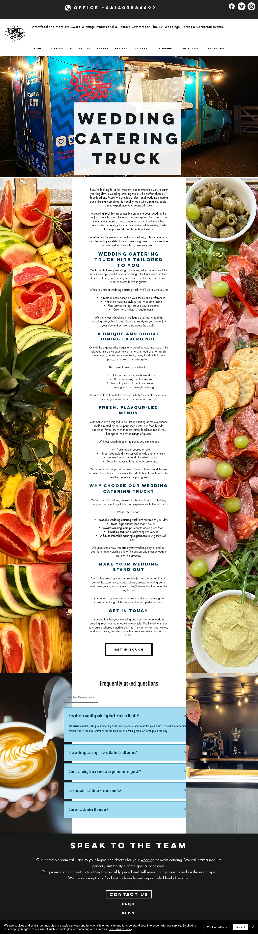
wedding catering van (106, 578)
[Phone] (68, 8)
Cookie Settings (217, 927)
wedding (147, 859)
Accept (240, 927)
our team (113, 623)
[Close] (253, 927)
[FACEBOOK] (232, 6)
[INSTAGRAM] (251, 6)
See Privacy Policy (120, 929)
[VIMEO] (242, 6)
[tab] (81, 697)
